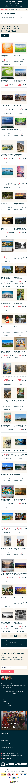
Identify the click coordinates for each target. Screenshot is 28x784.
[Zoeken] (25, 17)
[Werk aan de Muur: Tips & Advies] (26, 740)
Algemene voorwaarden (11, 769)
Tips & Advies (5, 740)
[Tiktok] (14, 747)
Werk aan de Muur (7, 744)
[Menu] (2, 13)
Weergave (22, 36)
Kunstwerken (5, 733)
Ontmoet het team (7, 727)
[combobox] (10, 17)
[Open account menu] (23, 13)
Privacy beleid (21, 771)
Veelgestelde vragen (8, 697)
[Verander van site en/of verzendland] (26, 9)
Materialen (4, 736)
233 (19, 635)
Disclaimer (19, 769)
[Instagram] (6, 747)
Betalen (5, 701)
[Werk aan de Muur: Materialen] (26, 736)
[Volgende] (25, 636)
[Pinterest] (8, 747)
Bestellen (5, 699)
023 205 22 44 (21, 691)
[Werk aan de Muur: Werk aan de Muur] (26, 743)
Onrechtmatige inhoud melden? (10, 771)
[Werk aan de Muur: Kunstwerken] (26, 733)
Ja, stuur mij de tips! (7, 671)
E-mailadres (4, 664)
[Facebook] (10, 747)
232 (15, 635)
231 (11, 635)
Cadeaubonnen (7, 708)
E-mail (14, 693)
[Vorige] (3, 636)
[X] (12, 747)
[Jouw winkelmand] (25, 13)
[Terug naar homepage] (9, 13)
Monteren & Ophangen (8, 706)
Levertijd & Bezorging (8, 704)
